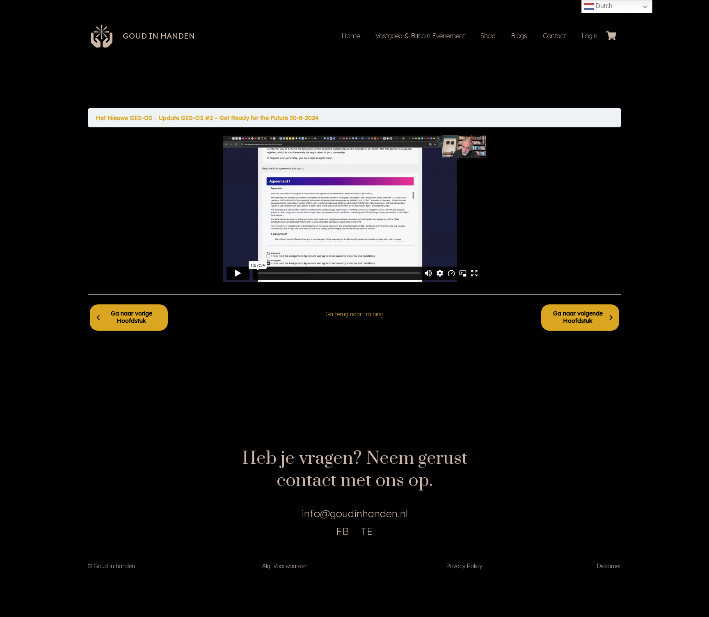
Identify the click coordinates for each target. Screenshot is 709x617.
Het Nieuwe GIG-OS (125, 118)
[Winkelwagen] (611, 36)
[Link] (102, 36)
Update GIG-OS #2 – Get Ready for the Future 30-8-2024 (238, 118)
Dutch (603, 5)
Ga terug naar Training (354, 314)
